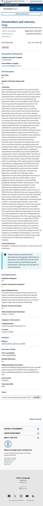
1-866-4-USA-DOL (8, 461)
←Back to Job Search (21, 14)
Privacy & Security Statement (16, 500)
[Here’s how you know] (21, 2)
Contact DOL (7, 464)
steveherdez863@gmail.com (11, 66)
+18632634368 (6, 60)
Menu (32, 9)
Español (39, 9)
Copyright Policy (30, 500)
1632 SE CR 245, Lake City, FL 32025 (13, 344)
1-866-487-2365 (8, 463)
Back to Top (34, 419)
